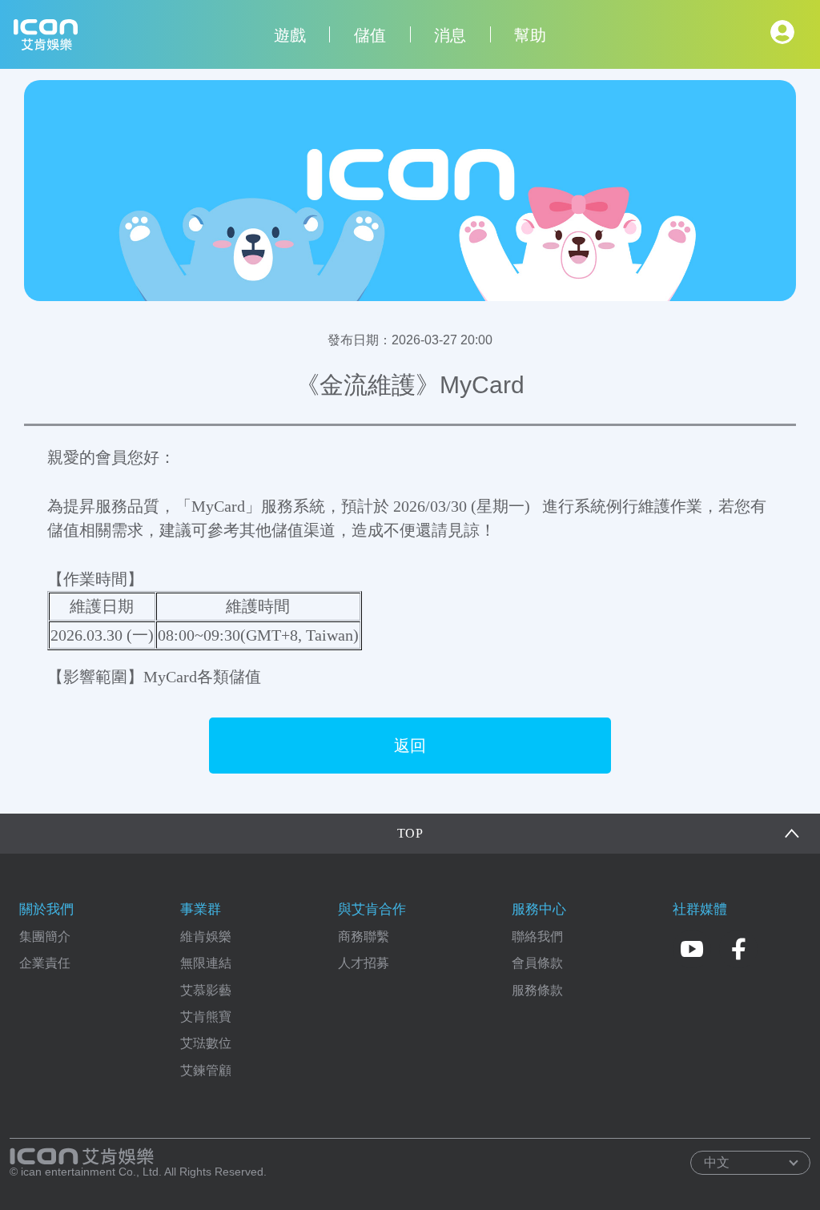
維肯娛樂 (205, 936)
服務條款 (537, 990)
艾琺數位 (205, 1043)
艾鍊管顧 (205, 1070)
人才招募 (363, 963)
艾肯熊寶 (205, 1016)
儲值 (370, 35)
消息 (450, 35)
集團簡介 (44, 936)
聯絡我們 (537, 936)
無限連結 (205, 963)
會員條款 (537, 963)
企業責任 (44, 963)
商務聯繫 (363, 936)
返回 (410, 745)
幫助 (530, 35)
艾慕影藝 (205, 990)
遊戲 (290, 35)
